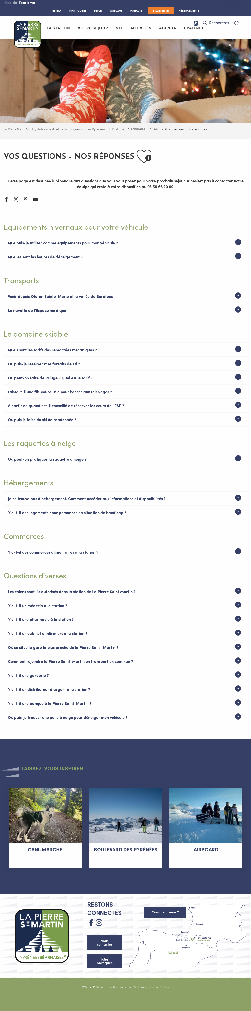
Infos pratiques (105, 961)
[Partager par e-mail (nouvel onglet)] (35, 200)
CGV (84, 987)
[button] (216, 22)
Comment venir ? (165, 912)
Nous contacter (104, 942)
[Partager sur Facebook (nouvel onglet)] (6, 200)
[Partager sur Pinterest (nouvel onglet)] (25, 200)
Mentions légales (143, 987)
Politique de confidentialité (110, 987)
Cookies (164, 987)
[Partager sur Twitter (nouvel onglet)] (15, 200)
